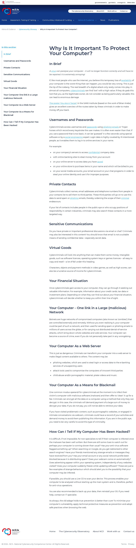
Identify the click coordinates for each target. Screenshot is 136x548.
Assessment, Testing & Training (23, 20)
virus (53, 71)
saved (100, 162)
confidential (94, 152)
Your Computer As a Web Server (19, 105)
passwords (92, 127)
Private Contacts (12, 68)
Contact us (124, 11)
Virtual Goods (10, 81)
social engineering (74, 137)
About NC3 (100, 11)
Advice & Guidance (86, 20)
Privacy (131, 544)
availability (126, 80)
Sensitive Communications (17, 74)
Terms (123, 544)
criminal (125, 198)
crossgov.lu (121, 2)
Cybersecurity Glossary (28, 29)
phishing (107, 127)
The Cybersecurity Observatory (82, 11)
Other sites (131, 2)
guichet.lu (112, 2)
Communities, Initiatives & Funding (57, 20)
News (102, 20)
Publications (113, 20)
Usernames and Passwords (17, 61)
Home (4, 20)
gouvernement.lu (101, 2)
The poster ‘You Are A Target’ (63, 103)
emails (115, 127)
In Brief (7, 54)
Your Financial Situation (15, 88)
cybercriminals (78, 90)
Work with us (112, 11)
